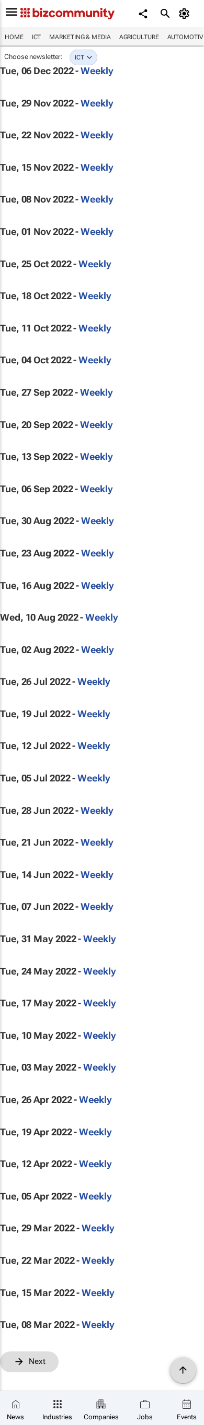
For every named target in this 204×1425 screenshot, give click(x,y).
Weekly (97, 70)
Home (14, 37)
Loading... (20, 1378)
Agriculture (139, 37)
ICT (36, 37)
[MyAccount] (186, 13)
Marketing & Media (79, 37)
